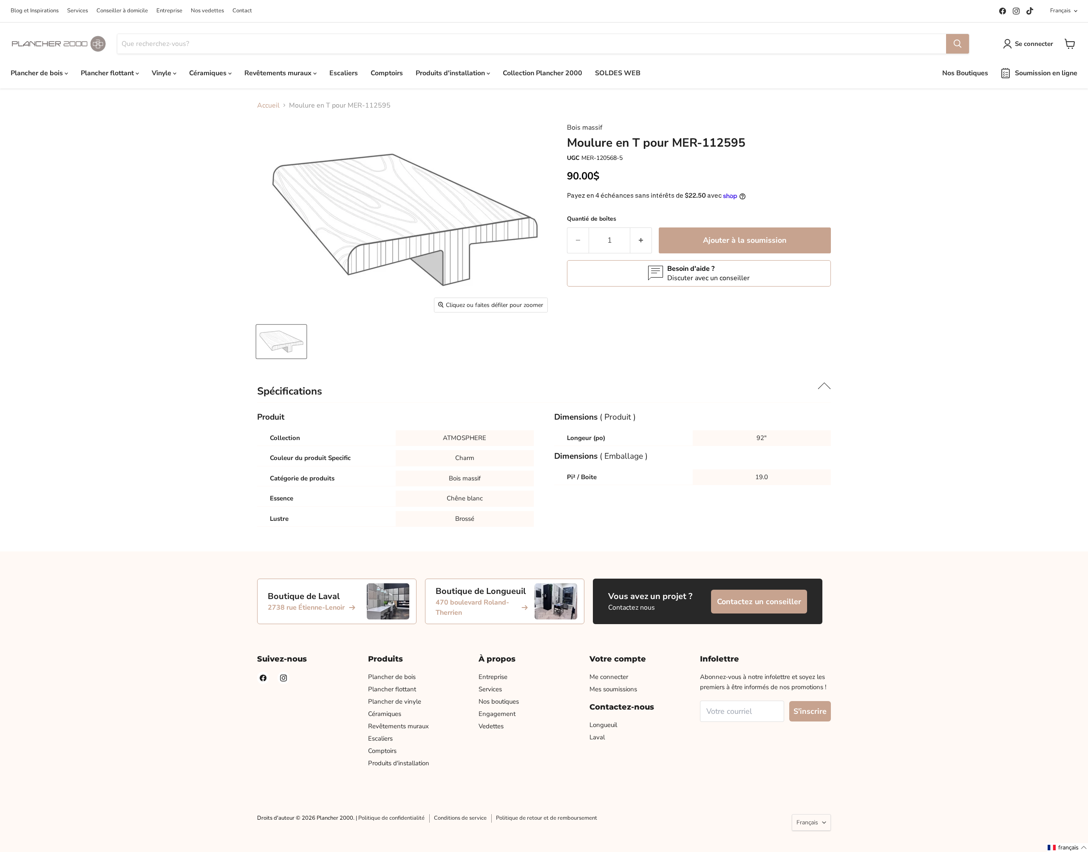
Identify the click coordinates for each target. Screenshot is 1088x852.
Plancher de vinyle (394, 701)
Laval (597, 737)
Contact (242, 10)
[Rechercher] (957, 44)
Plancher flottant (108, 73)
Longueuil (603, 725)
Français (1060, 10)
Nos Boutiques (965, 73)
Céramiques (208, 73)
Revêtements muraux (278, 73)
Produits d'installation (451, 73)
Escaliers (343, 73)
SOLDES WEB (617, 73)
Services (77, 10)
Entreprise (169, 10)
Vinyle (162, 73)
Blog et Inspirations (35, 10)
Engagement (497, 714)
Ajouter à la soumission (745, 240)
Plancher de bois (38, 73)
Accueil (268, 105)
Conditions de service (460, 818)
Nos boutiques (499, 701)
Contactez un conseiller (759, 601)
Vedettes (491, 726)
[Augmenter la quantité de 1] (641, 240)
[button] (1067, 847)
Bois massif (584, 127)
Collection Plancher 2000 (542, 73)
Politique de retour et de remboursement (546, 818)
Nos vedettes (207, 10)
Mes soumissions (613, 689)
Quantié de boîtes (591, 219)
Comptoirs (387, 73)
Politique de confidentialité (391, 818)
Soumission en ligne (1046, 73)
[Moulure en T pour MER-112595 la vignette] (281, 341)
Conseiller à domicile (122, 10)
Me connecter (608, 677)
